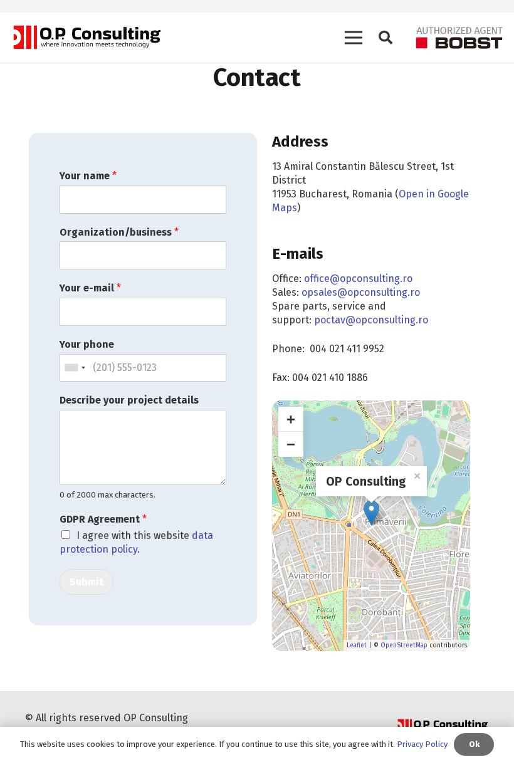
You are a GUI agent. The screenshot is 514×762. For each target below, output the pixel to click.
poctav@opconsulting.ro (371, 320)
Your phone (87, 344)
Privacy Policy (422, 744)
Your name (88, 176)
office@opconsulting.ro (358, 278)
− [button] (290, 444)
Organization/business (119, 232)
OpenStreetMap (403, 645)
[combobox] (74, 368)
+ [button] (290, 418)
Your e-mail (90, 288)
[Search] (385, 38)
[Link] (86, 37)
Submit (86, 582)
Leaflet (357, 645)
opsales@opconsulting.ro (361, 292)
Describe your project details (129, 400)
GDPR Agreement (103, 519)
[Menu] (353, 37)
